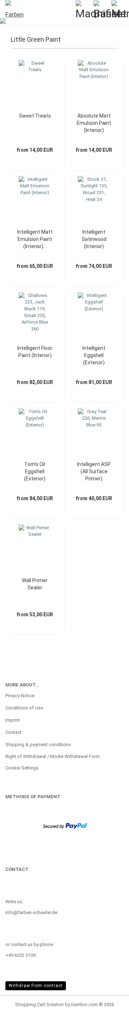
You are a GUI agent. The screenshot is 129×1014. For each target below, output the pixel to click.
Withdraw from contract (36, 985)
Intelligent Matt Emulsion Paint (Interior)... (35, 239)
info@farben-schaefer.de (31, 912)
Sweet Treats (35, 116)
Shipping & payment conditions (38, 744)
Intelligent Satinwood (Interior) (94, 239)
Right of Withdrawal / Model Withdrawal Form (52, 756)
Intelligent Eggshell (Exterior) (93, 355)
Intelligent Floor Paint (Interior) (34, 351)
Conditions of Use (24, 708)
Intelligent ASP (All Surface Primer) (94, 471)
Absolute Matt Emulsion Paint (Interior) (94, 123)
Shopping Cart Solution (39, 1004)
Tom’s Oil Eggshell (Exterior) (35, 471)
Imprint (12, 720)
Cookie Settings (22, 768)
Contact (13, 732)
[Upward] (109, 1003)
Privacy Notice (19, 695)
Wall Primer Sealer (35, 583)
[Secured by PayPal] (64, 825)
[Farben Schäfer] (14, 9)
